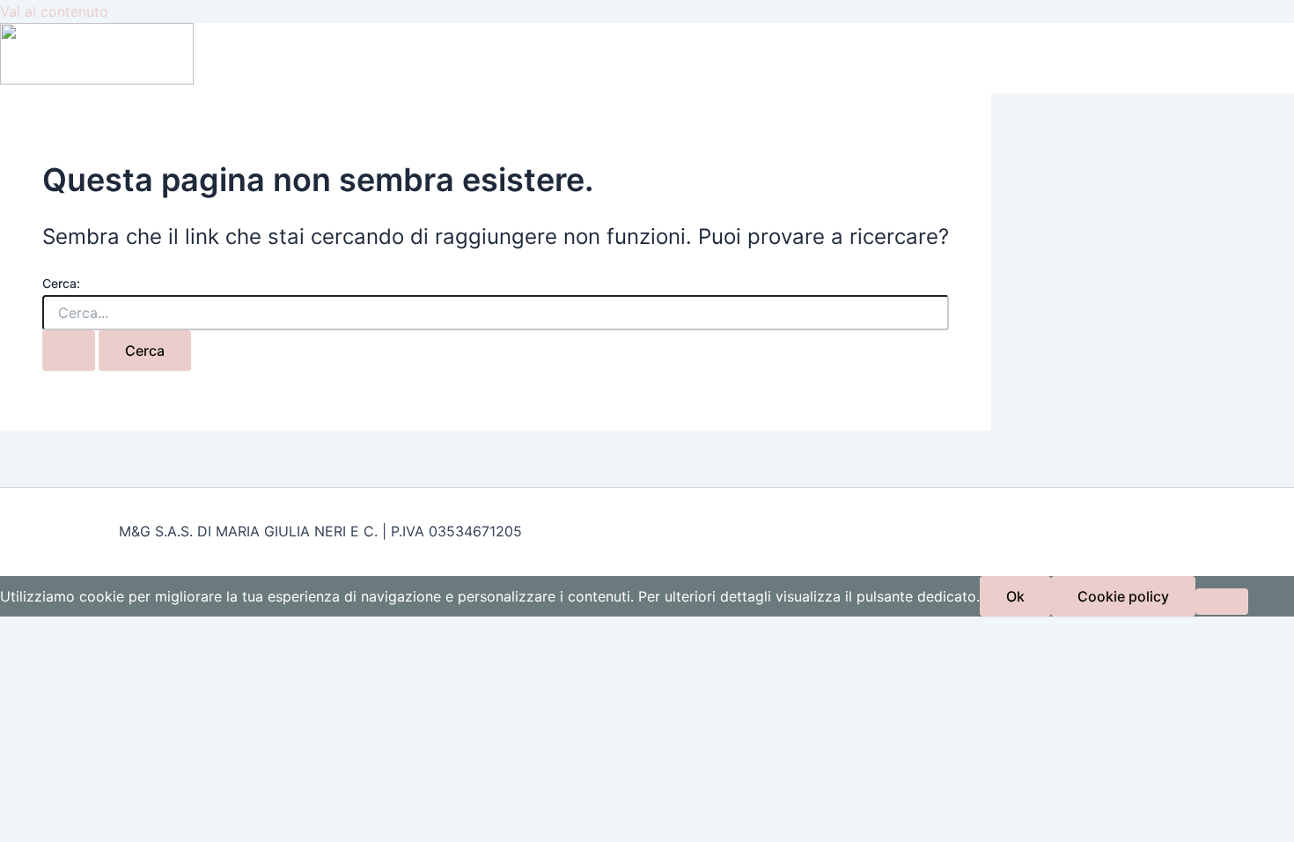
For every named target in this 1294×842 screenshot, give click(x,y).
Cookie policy (1123, 596)
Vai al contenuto (54, 11)
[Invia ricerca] (68, 350)
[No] (1221, 601)
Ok (1015, 596)
